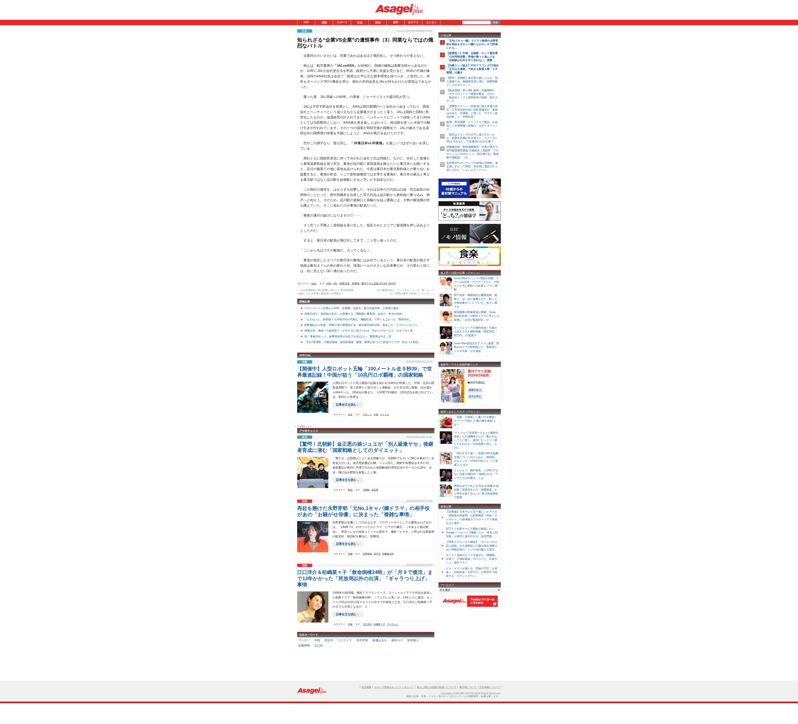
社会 (360, 22)
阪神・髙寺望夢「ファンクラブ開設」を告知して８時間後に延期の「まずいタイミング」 (472, 126)
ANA (328, 283)
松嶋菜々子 (379, 624)
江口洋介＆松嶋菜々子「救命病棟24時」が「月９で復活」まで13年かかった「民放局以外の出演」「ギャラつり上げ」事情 (365, 578)
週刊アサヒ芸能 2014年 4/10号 (378, 283)
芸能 (324, 22)
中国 (376, 414)
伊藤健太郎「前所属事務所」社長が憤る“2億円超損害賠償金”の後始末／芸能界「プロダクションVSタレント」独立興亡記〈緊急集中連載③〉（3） (472, 152)
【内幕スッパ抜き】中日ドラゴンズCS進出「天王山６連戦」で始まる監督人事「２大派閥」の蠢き (472, 69)
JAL (335, 283)
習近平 (328, 640)
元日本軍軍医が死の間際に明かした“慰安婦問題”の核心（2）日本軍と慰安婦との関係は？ (325, 292)
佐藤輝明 (304, 645)
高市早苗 (362, 640)
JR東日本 (344, 283)
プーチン (304, 640)
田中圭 (377, 554)
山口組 (318, 645)
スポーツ (342, 22)
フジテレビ (392, 624)
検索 (495, 22)
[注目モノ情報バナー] (469, 243)
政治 (378, 22)
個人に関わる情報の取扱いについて (437, 687)
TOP (306, 22)
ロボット (367, 414)
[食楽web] (469, 265)
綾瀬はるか (379, 640)
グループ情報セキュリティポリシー (394, 687)
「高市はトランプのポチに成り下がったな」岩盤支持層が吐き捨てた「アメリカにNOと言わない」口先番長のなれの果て (472, 138)
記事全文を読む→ (347, 404)
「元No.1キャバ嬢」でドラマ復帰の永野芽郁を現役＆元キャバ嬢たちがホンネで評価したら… (472, 44)
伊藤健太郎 (388, 554)
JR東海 (355, 283)
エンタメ (431, 22)
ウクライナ (344, 640)
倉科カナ (397, 640)
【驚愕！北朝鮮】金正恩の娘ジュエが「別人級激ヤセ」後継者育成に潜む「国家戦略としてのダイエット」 (472, 81)
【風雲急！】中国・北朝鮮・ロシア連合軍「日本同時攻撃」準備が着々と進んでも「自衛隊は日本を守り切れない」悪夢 (472, 57)
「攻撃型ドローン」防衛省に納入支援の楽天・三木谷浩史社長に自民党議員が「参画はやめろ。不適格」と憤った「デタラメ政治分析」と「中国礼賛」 (472, 111)
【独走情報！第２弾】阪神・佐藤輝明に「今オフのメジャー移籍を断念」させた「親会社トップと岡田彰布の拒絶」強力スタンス (472, 95)
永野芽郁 (367, 554)
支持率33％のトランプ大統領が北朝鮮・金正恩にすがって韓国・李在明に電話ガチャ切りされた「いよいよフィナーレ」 (472, 166)
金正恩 (374, 489)
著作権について (468, 687)
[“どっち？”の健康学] (469, 220)
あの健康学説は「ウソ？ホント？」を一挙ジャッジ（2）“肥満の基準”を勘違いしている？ (405, 292)
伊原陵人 (413, 640)
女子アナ (413, 22)
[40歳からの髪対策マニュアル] (469, 197)
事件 (395, 22)
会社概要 (366, 687)
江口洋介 (367, 624)
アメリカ (384, 414)
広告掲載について (489, 687)
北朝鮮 (366, 489)
